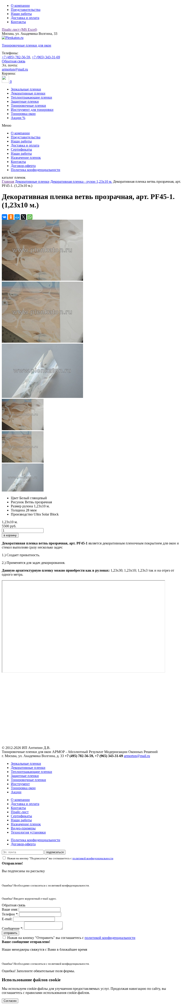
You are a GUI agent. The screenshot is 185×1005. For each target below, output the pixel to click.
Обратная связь (13, 61)
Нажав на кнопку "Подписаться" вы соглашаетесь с (60, 858)
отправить (10, 933)
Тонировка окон (23, 114)
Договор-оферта (23, 166)
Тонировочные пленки (28, 105)
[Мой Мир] (17, 217)
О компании (20, 5)
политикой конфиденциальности (92, 858)
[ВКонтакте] (4, 217)
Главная (8, 181)
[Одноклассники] (11, 217)
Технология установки (28, 832)
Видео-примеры (23, 828)
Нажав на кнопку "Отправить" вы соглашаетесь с (71, 938)
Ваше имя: (10, 909)
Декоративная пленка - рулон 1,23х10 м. (81, 181)
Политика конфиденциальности (35, 170)
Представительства (25, 10)
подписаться (55, 852)
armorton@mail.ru (15, 69)
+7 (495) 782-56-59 (16, 57)
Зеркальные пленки (26, 89)
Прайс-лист (20, 812)
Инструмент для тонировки (32, 110)
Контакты (18, 22)
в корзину (10, 535)
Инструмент (20, 784)
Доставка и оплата (25, 18)
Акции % (18, 118)
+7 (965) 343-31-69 (46, 57)
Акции (16, 792)
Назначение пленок (26, 157)
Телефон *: (10, 914)
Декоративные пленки (28, 93)
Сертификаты (21, 149)
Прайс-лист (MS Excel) (19, 29)
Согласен (10, 1001)
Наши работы (21, 14)
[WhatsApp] (29, 217)
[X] (23, 217)
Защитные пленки (25, 101)
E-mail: (7, 919)
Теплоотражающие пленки (31, 97)
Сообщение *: (12, 928)
